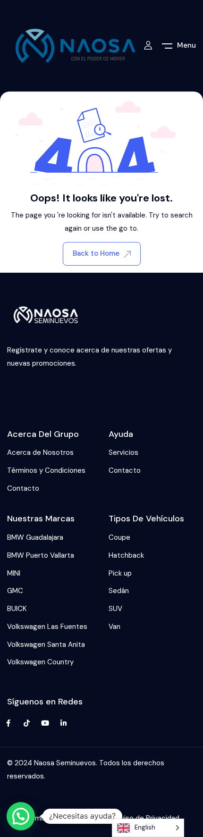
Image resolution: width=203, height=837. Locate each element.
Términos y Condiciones (46, 470)
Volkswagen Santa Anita (46, 644)
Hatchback (126, 555)
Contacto (23, 488)
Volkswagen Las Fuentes (47, 626)
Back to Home (96, 253)
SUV (115, 608)
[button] (21, 816)
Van (114, 626)
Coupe (119, 537)
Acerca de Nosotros (40, 452)
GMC (15, 590)
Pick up (120, 573)
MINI (13, 573)
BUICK (16, 608)
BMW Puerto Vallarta (40, 555)
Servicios (123, 452)
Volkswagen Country (40, 662)
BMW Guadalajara (35, 537)
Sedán (119, 590)
